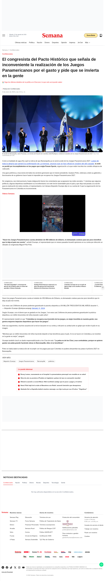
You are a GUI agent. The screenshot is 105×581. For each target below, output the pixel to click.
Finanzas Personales (32, 525)
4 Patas (12, 539)
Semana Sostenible (31, 539)
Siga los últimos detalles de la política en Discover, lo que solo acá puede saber (33, 82)
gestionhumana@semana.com (72, 537)
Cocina (27, 532)
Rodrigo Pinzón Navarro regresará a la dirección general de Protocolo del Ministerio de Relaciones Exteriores (45, 286)
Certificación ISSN (45, 536)
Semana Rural (29, 528)
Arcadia (12, 528)
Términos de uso (45, 517)
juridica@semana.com (69, 529)
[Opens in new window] (7, 567)
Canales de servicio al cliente (93, 525)
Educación (28, 517)
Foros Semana (30, 521)
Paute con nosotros (90, 532)
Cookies (87, 536)
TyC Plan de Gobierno (47, 539)
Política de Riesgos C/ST (48, 528)
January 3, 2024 (38, 308)
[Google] (3, 567)
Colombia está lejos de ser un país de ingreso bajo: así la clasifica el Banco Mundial (75, 286)
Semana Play (14, 517)
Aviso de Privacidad (9, 572)
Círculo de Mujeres (31, 536)
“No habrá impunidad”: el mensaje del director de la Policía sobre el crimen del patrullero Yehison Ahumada (15, 286)
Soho (11, 532)
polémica (51, 361)
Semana (5, 50)
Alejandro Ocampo (9, 361)
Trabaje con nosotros (91, 529)
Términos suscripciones (47, 525)
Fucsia (12, 536)
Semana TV (14, 521)
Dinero (12, 525)
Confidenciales (14, 50)
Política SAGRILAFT (46, 532)
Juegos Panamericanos (26, 361)
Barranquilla (41, 361)
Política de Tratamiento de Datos (50, 521)
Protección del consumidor (71, 517)
